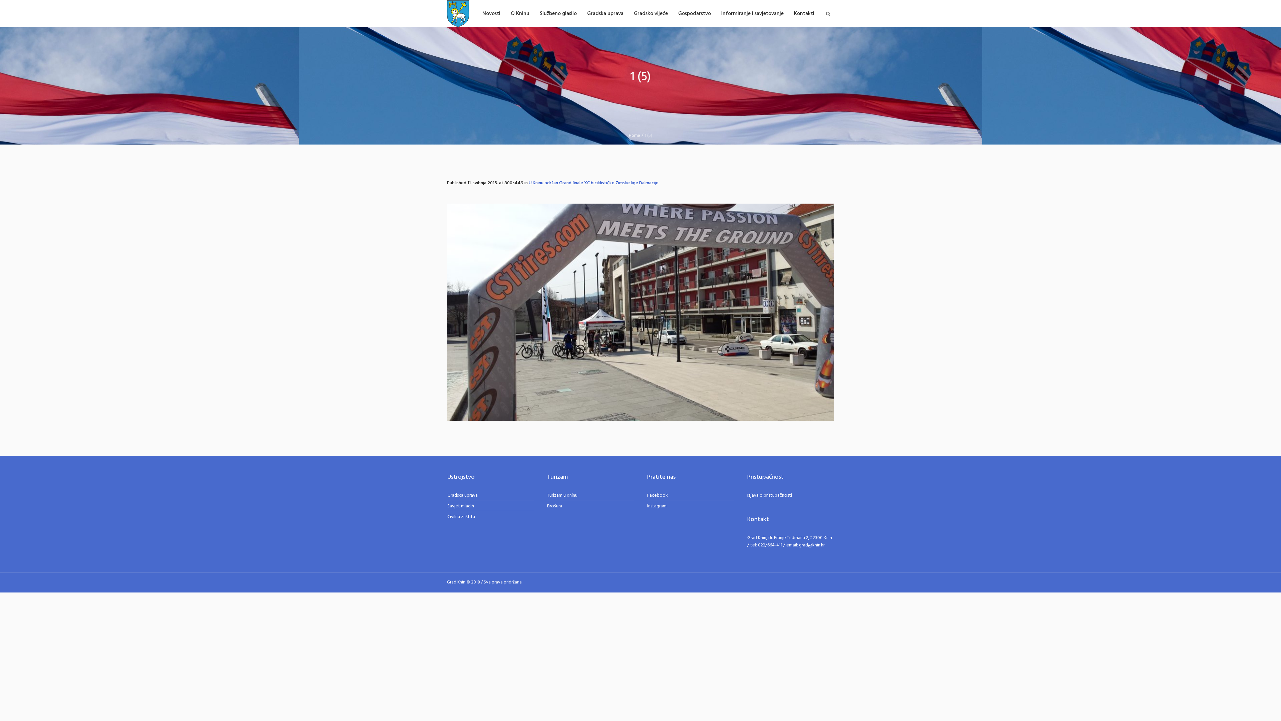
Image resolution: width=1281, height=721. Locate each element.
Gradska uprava (462, 495)
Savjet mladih (460, 506)
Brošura (554, 506)
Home (634, 135)
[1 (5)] (640, 312)
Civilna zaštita (461, 517)
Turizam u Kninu (562, 495)
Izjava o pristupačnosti (769, 495)
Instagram (657, 506)
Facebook (657, 495)
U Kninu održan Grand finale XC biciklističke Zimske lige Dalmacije (594, 183)
